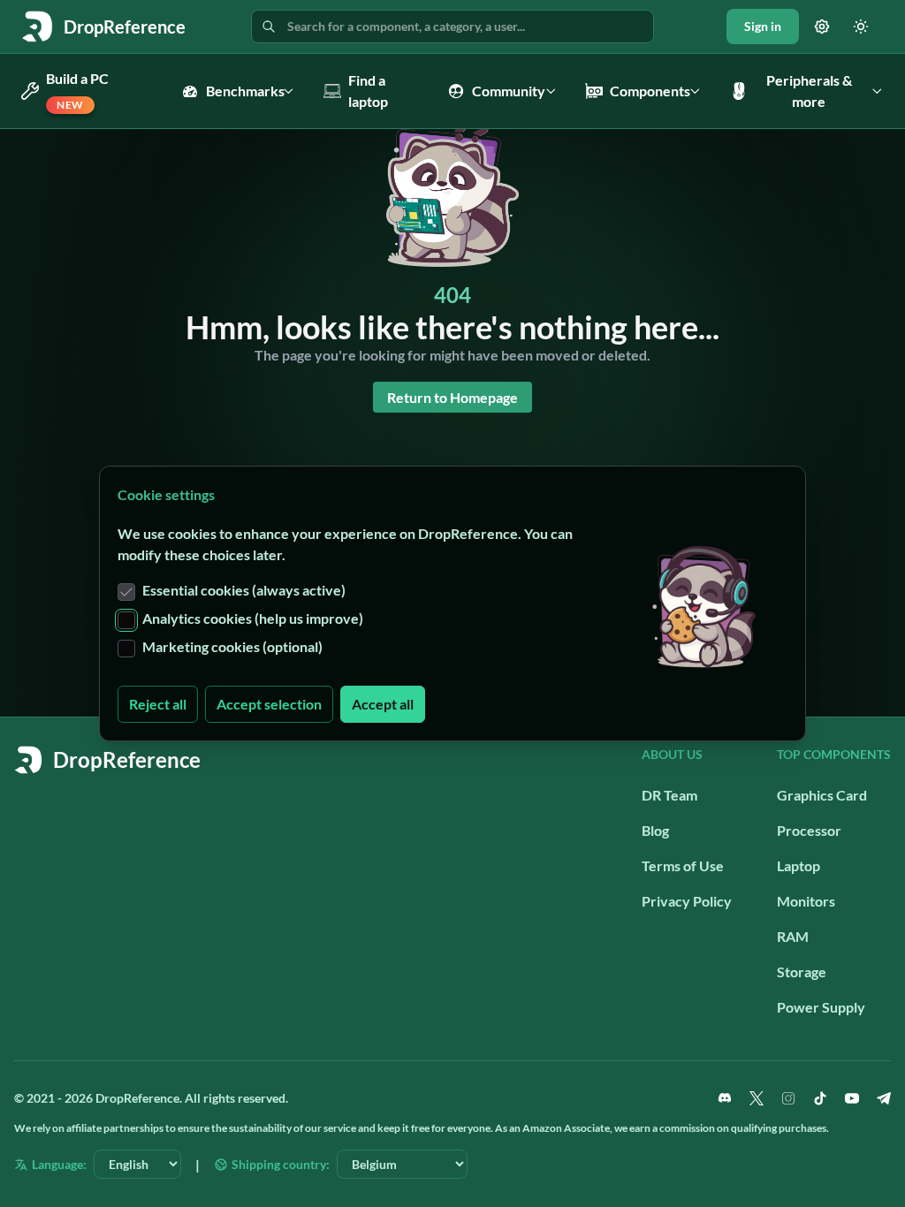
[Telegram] (884, 1098)
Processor (809, 830)
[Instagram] (788, 1098)
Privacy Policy (687, 900)
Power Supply (821, 1006)
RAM (793, 936)
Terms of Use (683, 865)
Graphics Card (822, 794)
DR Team (669, 794)
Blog (655, 830)
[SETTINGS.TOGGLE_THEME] (861, 26)
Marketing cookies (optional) (232, 646)
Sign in (762, 26)
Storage (801, 971)
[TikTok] (820, 1098)
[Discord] (725, 1098)
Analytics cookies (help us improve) (252, 618)
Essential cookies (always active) (244, 589)
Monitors (806, 900)
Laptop (798, 865)
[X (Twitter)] (756, 1098)
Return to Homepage (452, 397)
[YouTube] (852, 1098)
